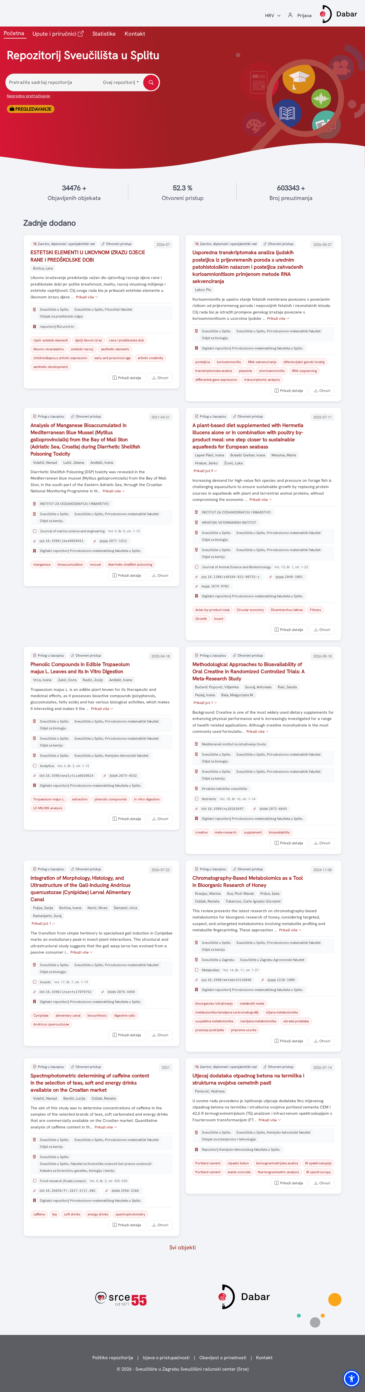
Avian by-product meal (212, 610)
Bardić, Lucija (74, 1098)
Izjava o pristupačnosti (166, 1358)
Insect (218, 618)
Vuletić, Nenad (45, 462)
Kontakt (135, 33)
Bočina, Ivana (70, 907)
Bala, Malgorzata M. (237, 695)
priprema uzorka (243, 1030)
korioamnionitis (229, 362)
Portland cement (207, 1163)
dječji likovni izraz (88, 340)
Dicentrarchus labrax (287, 610)
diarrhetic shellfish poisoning (130, 564)
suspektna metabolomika (214, 1021)
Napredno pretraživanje (28, 95)
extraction (80, 799)
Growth (201, 618)
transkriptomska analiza (213, 371)
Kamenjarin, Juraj (47, 915)
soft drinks (72, 1214)
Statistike (104, 33)
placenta (245, 371)
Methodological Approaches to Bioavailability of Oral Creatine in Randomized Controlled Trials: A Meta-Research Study (248, 671)
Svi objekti (182, 1247)
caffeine (39, 1214)
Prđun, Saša (269, 893)
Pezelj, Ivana (205, 695)
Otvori (162, 377)
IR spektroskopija (318, 1163)
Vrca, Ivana (42, 679)
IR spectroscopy (318, 1172)
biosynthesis (97, 1015)
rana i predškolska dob (126, 340)
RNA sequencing (304, 371)
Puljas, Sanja (43, 907)
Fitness (315, 610)
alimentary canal (68, 1015)
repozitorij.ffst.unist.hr (57, 326)
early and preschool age (112, 358)
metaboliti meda (252, 1003)
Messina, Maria (283, 455)
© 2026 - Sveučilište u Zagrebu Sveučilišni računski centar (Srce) (183, 1369)
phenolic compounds (111, 799)
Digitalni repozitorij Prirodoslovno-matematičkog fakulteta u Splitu (252, 348)
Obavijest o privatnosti (222, 1358)
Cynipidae (40, 1015)
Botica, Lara (43, 268)
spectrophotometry (130, 1214)
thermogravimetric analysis (278, 1172)
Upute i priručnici (59, 33)
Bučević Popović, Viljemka (217, 687)
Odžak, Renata (207, 901)
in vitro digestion (147, 799)
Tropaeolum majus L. (49, 799)
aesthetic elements (115, 349)
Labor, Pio (203, 289)
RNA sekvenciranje (262, 362)
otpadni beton (238, 1163)
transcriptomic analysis (262, 379)
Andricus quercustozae (51, 1024)
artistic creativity (150, 358)
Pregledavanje (32, 109)
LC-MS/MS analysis (47, 808)
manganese (41, 564)
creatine (201, 832)
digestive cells (124, 1015)
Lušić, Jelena (73, 462)
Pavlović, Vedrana (210, 1091)
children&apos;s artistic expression (60, 358)
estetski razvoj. (82, 349)
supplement (253, 832)
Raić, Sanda (287, 687)
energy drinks (98, 1214)
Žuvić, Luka (233, 463)
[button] (351, 1378)
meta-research (226, 832)
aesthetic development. (50, 367)
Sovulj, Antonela (258, 687)
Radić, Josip (93, 679)
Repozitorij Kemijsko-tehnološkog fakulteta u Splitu (241, 1149)
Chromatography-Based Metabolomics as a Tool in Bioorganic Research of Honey (247, 881)
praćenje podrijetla (209, 1030)
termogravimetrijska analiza (277, 1163)
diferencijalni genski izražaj (304, 362)
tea (54, 1214)
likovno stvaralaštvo (48, 349)
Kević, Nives (98, 907)
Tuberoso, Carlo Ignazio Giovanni (253, 901)
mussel (95, 564)
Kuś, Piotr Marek (240, 893)
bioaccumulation (70, 564)
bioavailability (279, 832)
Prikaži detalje (129, 377)
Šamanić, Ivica (125, 907)
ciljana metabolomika (282, 1012)
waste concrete (239, 1172)
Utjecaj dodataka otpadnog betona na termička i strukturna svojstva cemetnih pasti (248, 1079)
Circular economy (250, 610)
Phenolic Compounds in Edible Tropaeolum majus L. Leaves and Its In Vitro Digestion (80, 668)
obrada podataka (296, 1021)
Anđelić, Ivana (101, 462)
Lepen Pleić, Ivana (209, 455)
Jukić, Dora (67, 679)
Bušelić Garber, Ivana (247, 455)
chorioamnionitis (272, 371)
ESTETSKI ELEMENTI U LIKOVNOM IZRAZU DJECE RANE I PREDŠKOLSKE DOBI (88, 256)
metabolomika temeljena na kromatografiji (227, 1012)
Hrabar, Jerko (206, 463)
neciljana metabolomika (258, 1021)
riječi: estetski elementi (50, 340)
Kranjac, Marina (208, 893)
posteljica (202, 362)
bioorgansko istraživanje (214, 1003)
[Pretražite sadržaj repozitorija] (151, 82)
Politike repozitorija (112, 1358)
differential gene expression (216, 379)
